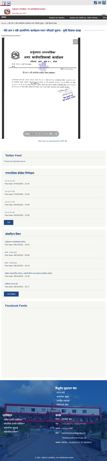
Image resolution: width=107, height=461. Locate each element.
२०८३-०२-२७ (9, 181)
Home (3, 23)
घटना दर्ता (61, 392)
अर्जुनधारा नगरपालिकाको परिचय (15, 242)
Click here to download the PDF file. (53, 141)
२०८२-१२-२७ (9, 212)
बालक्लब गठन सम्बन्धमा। (53, 18)
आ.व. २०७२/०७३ (11, 252)
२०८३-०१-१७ (9, 202)
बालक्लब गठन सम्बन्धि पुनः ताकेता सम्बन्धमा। (79, 18)
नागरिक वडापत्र (63, 401)
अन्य (8, 222)
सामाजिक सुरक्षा (63, 396)
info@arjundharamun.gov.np (74, 438)
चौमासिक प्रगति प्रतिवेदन (14, 423)
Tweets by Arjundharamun (14, 161)
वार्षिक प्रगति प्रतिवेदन (13, 419)
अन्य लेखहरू (11, 294)
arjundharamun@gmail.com (73, 433)
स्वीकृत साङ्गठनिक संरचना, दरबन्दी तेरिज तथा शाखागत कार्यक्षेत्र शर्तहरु (28, 273)
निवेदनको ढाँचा (63, 405)
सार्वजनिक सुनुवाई (11, 428)
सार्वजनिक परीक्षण (11, 432)
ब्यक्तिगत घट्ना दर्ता (11, 284)
